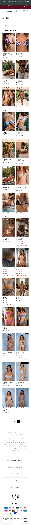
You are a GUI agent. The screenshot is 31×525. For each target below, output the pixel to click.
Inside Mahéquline (15, 467)
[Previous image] (4, 43)
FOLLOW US (15, 487)
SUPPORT (15, 474)
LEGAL (15, 481)
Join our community (15, 460)
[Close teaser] (11, 514)
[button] (6, 519)
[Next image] (14, 43)
